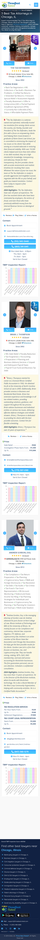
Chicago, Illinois (11, 850)
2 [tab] (19, 324)
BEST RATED (5, 10)
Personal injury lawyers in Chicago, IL (17, 896)
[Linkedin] (19, 928)
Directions (27, 76)
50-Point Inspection (20, 24)
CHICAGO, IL (15, 10)
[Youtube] (15, 928)
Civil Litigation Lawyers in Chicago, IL (17, 862)
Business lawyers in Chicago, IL (15, 858)
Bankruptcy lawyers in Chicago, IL (16, 855)
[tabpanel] (20, 49)
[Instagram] (10, 928)
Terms (12, 931)
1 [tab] (16, 542)
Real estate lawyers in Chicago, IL (16, 899)
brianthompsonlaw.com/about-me (20, 465)
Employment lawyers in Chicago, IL (16, 879)
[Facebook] (2, 928)
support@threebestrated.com (18, 921)
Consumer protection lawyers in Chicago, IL (19, 865)
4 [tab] (21, 542)
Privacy (4, 931)
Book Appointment (14, 225)
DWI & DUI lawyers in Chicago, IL (16, 875)
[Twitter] (6, 928)
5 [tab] (23, 542)
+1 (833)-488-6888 (15, 925)
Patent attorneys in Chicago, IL (15, 893)
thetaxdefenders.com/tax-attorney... (20, 236)
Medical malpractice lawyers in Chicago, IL (19, 889)
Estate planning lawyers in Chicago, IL (17, 882)
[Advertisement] (20, 819)
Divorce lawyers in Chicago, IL (14, 872)
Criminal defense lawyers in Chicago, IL (18, 869)
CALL (10, 63)
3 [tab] (21, 324)
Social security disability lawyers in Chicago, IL (20, 903)
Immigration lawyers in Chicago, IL (16, 886)
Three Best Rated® (22, 936)
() (25, 71)
